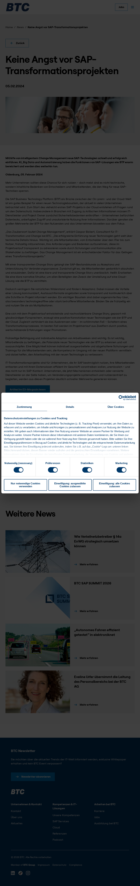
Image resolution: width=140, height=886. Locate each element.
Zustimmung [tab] (24, 406)
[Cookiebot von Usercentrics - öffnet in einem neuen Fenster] (121, 397)
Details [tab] (70, 406)
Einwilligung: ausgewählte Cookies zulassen (70, 485)
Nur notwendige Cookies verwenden (25, 485)
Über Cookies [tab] (116, 406)
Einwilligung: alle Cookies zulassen (114, 485)
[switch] (53, 470)
